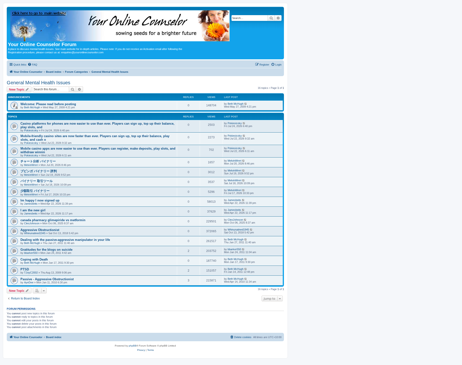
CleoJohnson (31, 223)
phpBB (132, 345)
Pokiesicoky (31, 130)
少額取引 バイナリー (35, 191)
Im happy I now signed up (39, 200)
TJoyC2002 (31, 272)
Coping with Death (34, 259)
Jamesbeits (31, 203)
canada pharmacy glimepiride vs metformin (52, 220)
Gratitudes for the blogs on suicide (46, 249)
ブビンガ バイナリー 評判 (38, 171)
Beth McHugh (32, 107)
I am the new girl (32, 210)
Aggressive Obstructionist (39, 230)
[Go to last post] (245, 103)
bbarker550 (31, 252)
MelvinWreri (31, 165)
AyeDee (28, 282)
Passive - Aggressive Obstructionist (47, 279)
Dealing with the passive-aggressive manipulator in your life (65, 240)
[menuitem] (32, 64)
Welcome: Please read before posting (48, 104)
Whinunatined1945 (34, 233)
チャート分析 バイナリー (38, 161)
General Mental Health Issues (38, 82)
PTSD (24, 269)
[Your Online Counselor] (120, 25)
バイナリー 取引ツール (36, 181)
